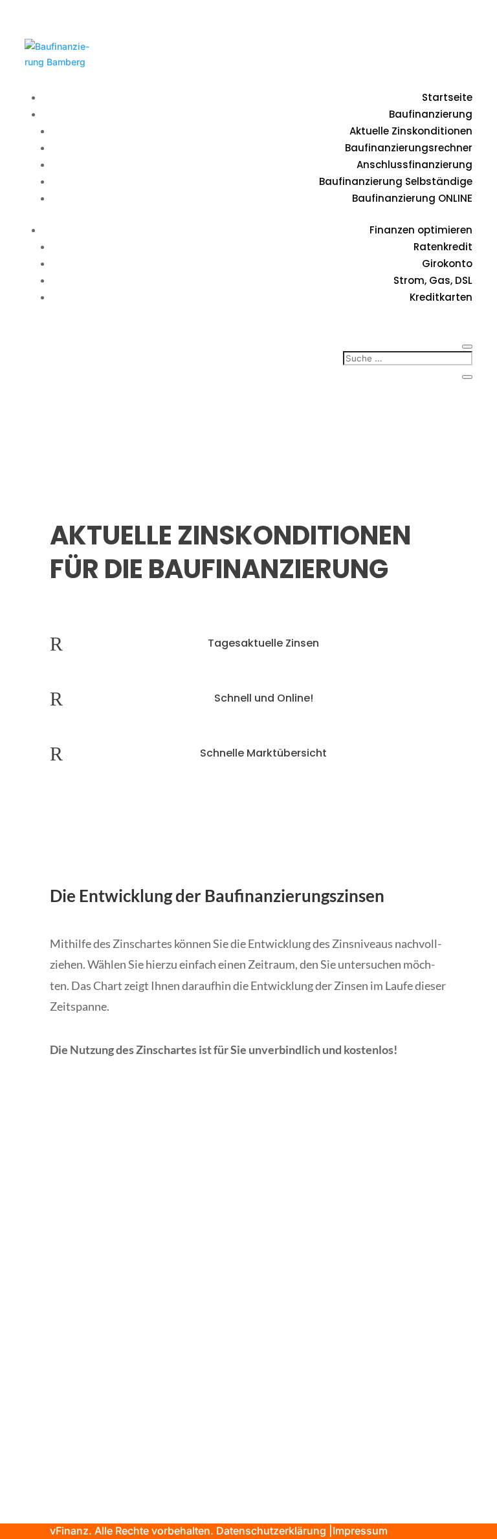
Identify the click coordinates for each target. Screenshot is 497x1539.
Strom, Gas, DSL (432, 280)
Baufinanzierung (430, 114)
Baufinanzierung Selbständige (395, 181)
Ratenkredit (443, 246)
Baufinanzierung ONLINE (412, 198)
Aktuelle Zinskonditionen (410, 131)
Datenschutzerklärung (271, 1530)
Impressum (360, 1530)
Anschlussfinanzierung (414, 164)
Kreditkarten (441, 297)
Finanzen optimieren (421, 230)
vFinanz (69, 1530)
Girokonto (447, 263)
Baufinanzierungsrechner (408, 148)
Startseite (447, 97)
